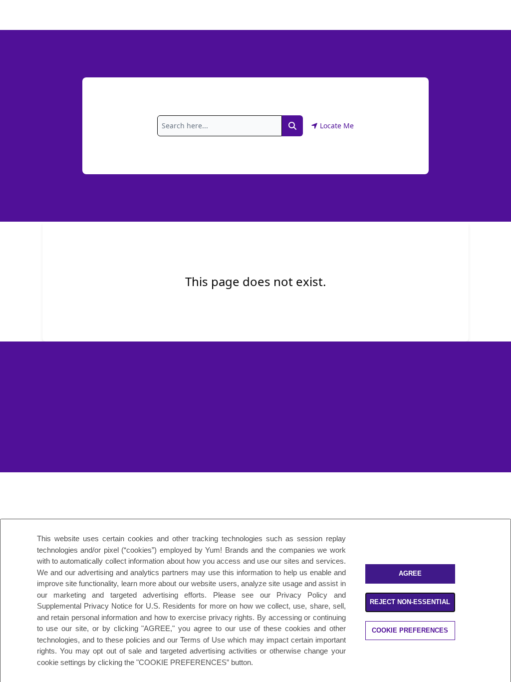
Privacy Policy (301, 595)
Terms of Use (202, 640)
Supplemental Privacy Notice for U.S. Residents (116, 606)
